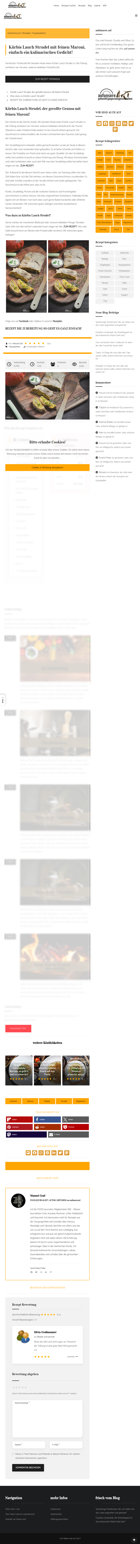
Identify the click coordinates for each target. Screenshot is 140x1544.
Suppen (124, 295)
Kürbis (99, 187)
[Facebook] (34, 1152)
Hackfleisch (116, 173)
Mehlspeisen (124, 271)
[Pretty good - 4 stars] (22, 1387)
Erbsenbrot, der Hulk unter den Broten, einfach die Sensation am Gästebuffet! (114, 476)
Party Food (124, 277)
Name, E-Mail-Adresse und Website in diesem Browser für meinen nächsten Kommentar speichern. (47, 1456)
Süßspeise (118, 215)
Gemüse (13, 1101)
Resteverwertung (117, 194)
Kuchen (128, 180)
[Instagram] (41, 1152)
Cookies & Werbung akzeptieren (47, 468)
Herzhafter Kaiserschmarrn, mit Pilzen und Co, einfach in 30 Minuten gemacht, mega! (76, 1066)
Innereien (101, 180)
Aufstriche (124, 253)
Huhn (129, 173)
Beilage (105, 259)
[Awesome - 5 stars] (25, 1387)
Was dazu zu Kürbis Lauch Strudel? (27, 96)
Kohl (111, 180)
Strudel (64, 1101)
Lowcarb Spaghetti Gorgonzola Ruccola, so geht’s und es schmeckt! (19, 1068)
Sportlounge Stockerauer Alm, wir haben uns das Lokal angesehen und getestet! (115, 324)
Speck (110, 208)
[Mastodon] (66, 1152)
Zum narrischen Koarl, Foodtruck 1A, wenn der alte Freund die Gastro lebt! (114, 344)
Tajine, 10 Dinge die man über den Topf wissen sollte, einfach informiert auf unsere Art (114, 355)
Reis (105, 194)
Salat (105, 289)
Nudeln (121, 187)
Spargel (100, 208)
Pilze (130, 187)
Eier (130, 153)
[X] (60, 1152)
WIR (104, 6)
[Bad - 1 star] (13, 1387)
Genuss (30, 1101)
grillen (129, 166)
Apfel (100, 153)
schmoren (107, 201)
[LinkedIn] (53, 1152)
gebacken (128, 159)
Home (56, 6)
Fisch (108, 159)
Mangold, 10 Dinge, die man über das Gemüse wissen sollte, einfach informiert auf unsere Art (115, 369)
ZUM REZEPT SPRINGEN (47, 79)
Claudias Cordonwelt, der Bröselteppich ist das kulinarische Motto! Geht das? (114, 334)
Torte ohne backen (104, 222)
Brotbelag (120, 153)
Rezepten (57, 321)
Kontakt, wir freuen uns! (15, 1519)
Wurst (116, 229)
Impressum (56, 1509)
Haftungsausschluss (59, 1519)
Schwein (118, 201)
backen (109, 153)
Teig (105, 301)
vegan (117, 222)
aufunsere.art (14, 33)
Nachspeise (105, 277)
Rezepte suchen (69, 6)
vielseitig (102, 229)
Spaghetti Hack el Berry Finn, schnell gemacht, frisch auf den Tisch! (47, 1068)
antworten (71, 1356)
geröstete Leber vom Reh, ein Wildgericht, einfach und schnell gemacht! (113, 447)
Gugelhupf (102, 173)
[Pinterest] (47, 1152)
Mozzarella (110, 187)
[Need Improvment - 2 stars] (16, 1387)
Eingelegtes (105, 265)
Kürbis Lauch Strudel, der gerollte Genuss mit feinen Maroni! (39, 92)
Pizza (99, 194)
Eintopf (100, 159)
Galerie (97, 6)
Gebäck (100, 166)
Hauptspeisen (39, 33)
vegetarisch (81, 1101)
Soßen (105, 295)
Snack (124, 289)
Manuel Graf (18, 343)
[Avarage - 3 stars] (19, 1387)
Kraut (119, 180)
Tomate (129, 215)
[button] (19, 1119)
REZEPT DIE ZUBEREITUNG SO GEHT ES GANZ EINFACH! (38, 100)
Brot (124, 259)
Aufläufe (105, 253)
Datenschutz (56, 1514)
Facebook (23, 321)
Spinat (119, 208)
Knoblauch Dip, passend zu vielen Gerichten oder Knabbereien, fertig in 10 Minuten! (115, 397)
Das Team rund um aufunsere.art (20, 1514)
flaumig (117, 159)
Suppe (108, 215)
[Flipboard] (28, 1152)
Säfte (124, 283)
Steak (129, 208)
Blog (90, 6)
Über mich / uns (12, 1509)
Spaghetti (128, 201)
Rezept (47, 1101)
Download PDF (18, 1028)
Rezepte (81, 6)
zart (128, 229)
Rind (98, 201)
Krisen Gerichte (105, 271)
